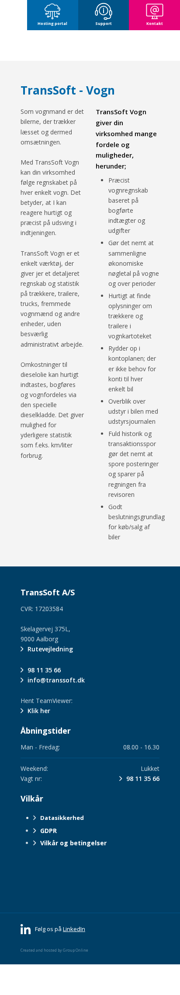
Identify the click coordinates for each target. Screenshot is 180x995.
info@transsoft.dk (56, 680)
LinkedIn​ (74, 929)
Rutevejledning (50, 649)
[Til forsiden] (90, 46)
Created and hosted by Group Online (54, 950)
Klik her (39, 711)
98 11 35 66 (44, 670)
